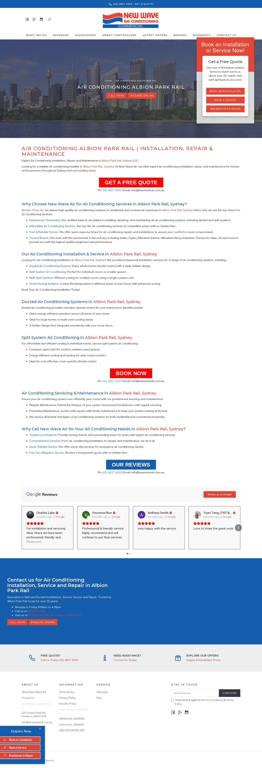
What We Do (36, 35)
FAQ (98, 697)
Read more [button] (33, 541)
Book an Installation (225, 91)
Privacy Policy (67, 697)
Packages (61, 35)
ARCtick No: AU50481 (72, 718)
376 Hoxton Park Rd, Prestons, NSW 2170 (54, 615)
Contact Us (226, 35)
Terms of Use (66, 691)
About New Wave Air (34, 691)
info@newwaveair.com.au (36, 722)
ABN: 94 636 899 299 (71, 730)
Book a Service (225, 100)
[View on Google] (30, 515)
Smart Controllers (119, 35)
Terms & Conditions (212, 699)
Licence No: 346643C (71, 724)
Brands (180, 35)
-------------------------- (36, 705)
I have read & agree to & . (204, 701)
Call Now (116, 95)
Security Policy (67, 703)
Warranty (202, 35)
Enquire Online (142, 95)
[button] (23, 527)
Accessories (85, 35)
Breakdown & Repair (225, 109)
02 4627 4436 (36, 611)
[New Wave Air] (130, 19)
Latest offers (155, 35)
